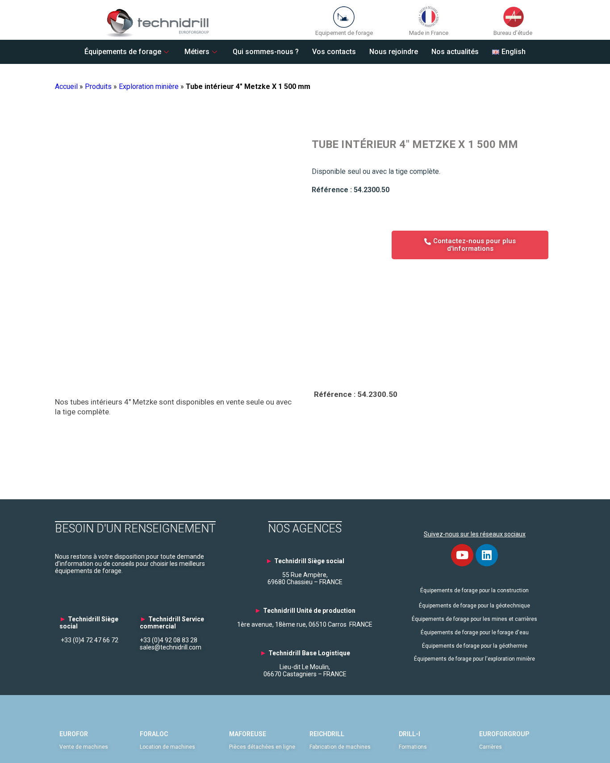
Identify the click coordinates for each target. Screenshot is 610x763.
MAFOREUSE (247, 734)
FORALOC (154, 734)
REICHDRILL (326, 734)
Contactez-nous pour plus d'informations (474, 245)
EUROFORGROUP (504, 734)
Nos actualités (455, 51)
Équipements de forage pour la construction (474, 590)
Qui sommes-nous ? (266, 51)
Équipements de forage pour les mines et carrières (474, 619)
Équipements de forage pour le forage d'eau (475, 632)
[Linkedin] (487, 555)
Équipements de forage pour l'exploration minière (474, 659)
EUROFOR (73, 734)
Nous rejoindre (393, 51)
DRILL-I (409, 734)
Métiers (196, 51)
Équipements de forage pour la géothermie (474, 646)
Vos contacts (334, 51)
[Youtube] (462, 555)
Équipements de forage (122, 51)
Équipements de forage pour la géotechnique (474, 606)
